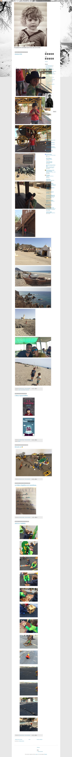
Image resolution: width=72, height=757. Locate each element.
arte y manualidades (49, 66)
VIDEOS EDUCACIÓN (49, 69)
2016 (47, 117)
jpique (37, 754)
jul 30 (49, 119)
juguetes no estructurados (50, 79)
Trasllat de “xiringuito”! (49, 159)
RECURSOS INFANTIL (49, 77)
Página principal (40, 751)
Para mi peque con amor (50, 207)
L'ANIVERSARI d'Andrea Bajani (50, 144)
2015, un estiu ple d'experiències (50, 212)
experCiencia (48, 179)
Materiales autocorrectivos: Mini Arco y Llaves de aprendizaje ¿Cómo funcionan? (50, 197)
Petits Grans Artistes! (49, 200)
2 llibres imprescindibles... (22, 395)
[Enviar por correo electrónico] (32, 388)
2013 (47, 129)
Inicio (29, 739)
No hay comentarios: (27, 388)
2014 (47, 128)
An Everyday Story (49, 161)
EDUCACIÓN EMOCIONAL (50, 73)
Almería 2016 (18, 54)
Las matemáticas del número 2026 (51, 147)
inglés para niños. (48, 78)
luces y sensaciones (49, 80)
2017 (47, 115)
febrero (48, 125)
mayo (48, 122)
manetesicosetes (49, 154)
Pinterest (46, 61)
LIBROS (19, 441)
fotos (46, 88)
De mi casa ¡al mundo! (49, 183)
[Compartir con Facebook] (35, 388)
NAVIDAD (47, 76)
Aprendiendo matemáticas (50, 146)
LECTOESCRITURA (49, 65)
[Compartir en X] (34, 388)
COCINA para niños (49, 81)
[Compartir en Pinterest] (36, 388)
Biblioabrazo (48, 139)
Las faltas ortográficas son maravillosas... (26, 485)
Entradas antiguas (39, 739)
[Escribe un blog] (33, 388)
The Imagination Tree (49, 150)
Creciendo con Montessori (50, 195)
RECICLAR (47, 86)
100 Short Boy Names (49, 162)
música (47, 89)
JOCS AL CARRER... (20, 523)
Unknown (47, 133)
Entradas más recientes (18, 739)
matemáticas (48, 70)
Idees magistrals (49, 158)
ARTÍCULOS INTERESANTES (50, 71)
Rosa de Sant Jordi (48, 205)
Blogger (46, 754)
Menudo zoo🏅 (19, 447)
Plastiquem (48, 175)
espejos (47, 87)
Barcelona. (47, 192)
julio (47, 118)
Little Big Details (48, 189)
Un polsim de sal (48, 204)
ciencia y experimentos (49, 72)
